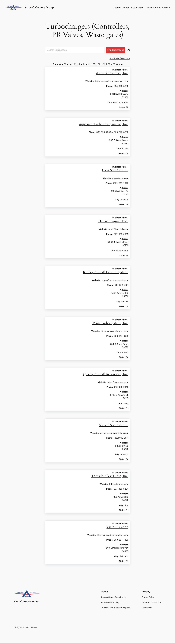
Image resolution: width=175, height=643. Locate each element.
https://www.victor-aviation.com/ (112, 535)
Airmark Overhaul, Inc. (112, 73)
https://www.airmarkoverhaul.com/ (111, 81)
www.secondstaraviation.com (114, 433)
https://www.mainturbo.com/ (114, 331)
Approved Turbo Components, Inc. (103, 124)
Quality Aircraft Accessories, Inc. (105, 374)
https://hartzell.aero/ (118, 229)
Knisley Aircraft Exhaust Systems (105, 272)
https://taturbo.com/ (118, 484)
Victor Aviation (117, 527)
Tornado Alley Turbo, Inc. (109, 476)
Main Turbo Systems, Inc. (110, 323)
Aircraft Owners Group (39, 7)
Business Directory (120, 58)
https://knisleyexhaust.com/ (115, 280)
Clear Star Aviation (115, 170)
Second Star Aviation (113, 425)
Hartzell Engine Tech (113, 221)
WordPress (32, 627)
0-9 (56, 64)
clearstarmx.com (120, 178)
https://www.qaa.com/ (117, 382)
